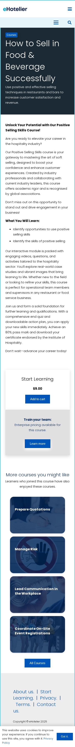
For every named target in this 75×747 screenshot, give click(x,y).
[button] (69, 9)
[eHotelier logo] (15, 9)
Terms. (23, 704)
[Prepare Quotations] (37, 515)
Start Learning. (32, 694)
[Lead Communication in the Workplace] (37, 594)
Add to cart (37, 399)
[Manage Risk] (37, 555)
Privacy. (48, 698)
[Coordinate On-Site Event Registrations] (37, 634)
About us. (23, 691)
